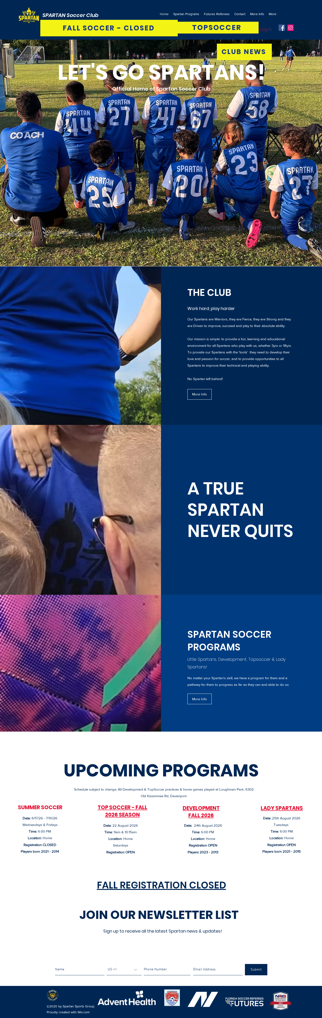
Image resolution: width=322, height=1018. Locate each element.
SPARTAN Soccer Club (70, 15)
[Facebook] (282, 28)
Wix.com (84, 1012)
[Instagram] (290, 28)
